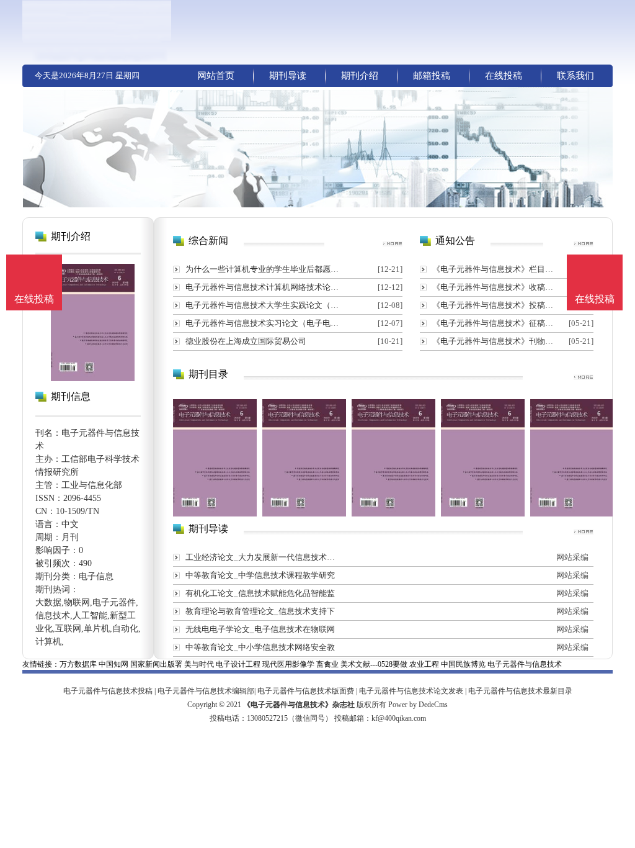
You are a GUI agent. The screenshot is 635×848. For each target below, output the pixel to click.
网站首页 (215, 76)
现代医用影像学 (288, 664)
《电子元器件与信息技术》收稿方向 (496, 287)
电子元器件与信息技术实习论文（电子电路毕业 (270, 323)
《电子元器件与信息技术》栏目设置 (496, 269)
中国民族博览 (463, 664)
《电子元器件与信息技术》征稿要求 (496, 323)
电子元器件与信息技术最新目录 (520, 691)
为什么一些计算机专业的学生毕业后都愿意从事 (270, 269)
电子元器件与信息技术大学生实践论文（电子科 (270, 305)
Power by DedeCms (418, 704)
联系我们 (575, 76)
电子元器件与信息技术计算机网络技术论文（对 (270, 287)
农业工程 (424, 664)
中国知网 (113, 664)
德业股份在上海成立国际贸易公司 (245, 341)
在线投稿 (503, 76)
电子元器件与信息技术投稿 (108, 691)
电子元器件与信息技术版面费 (305, 691)
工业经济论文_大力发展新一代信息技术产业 (264, 557)
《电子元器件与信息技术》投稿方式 (496, 305)
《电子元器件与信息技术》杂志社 (299, 704)
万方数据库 (78, 664)
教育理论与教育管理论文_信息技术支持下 (260, 611)
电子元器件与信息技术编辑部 (206, 691)
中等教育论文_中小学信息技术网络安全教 (260, 647)
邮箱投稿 (431, 76)
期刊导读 (287, 76)
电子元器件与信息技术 (524, 664)
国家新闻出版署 (156, 664)
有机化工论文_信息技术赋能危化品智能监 (260, 593)
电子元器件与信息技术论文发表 (411, 691)
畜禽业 (327, 664)
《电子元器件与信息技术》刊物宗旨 (496, 341)
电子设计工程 (238, 664)
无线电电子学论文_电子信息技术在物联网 (260, 629)
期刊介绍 (359, 76)
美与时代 (199, 664)
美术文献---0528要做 (373, 664)
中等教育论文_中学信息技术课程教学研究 (260, 575)
